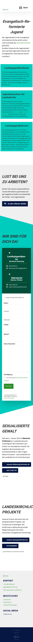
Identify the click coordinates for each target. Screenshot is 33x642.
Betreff (6, 334)
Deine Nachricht (9, 344)
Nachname (7, 320)
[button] (23, 8)
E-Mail (6, 324)
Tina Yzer (16, 112)
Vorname (6, 311)
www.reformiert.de (9, 398)
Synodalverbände (23, 43)
